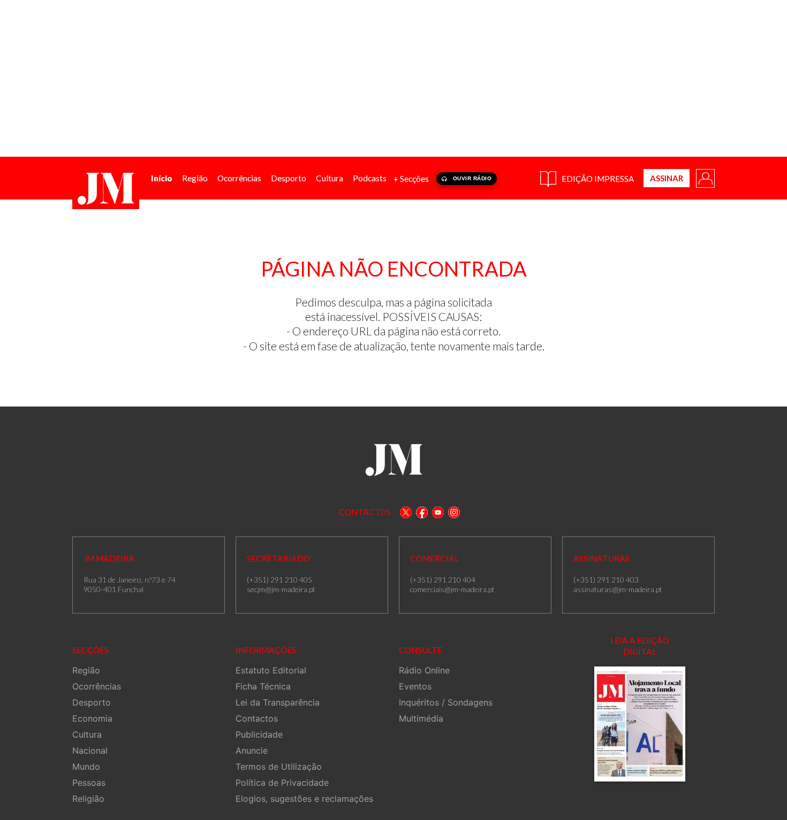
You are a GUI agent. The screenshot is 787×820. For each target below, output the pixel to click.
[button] (705, 178)
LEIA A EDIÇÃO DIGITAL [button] (639, 645)
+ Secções (411, 178)
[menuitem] (161, 178)
